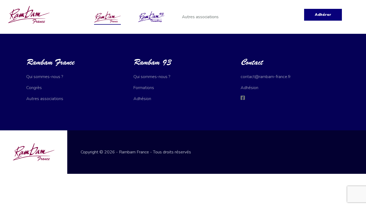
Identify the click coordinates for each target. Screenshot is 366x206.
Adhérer (323, 14)
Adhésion (142, 99)
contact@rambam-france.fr (266, 77)
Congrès (34, 88)
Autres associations (200, 17)
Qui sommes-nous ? (44, 77)
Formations (143, 88)
